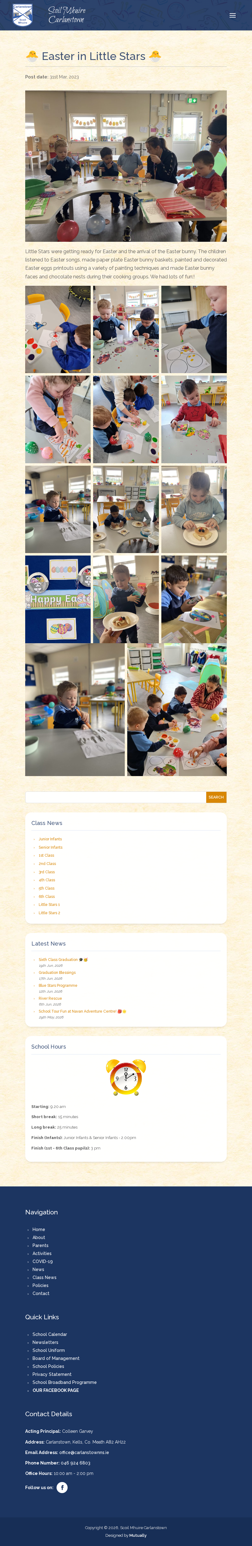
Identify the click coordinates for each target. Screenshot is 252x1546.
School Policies (48, 1366)
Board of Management (56, 1358)
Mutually (138, 1535)
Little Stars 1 (49, 904)
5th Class (46, 888)
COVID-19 (43, 1261)
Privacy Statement (52, 1374)
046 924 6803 (75, 1462)
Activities (42, 1253)
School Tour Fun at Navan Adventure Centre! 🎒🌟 (83, 1011)
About (39, 1237)
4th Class (47, 880)
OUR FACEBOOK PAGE (56, 1390)
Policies (41, 1285)
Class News (45, 1277)
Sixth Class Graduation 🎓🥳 (63, 960)
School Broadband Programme (65, 1382)
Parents (41, 1245)
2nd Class (47, 864)
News (38, 1269)
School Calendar (50, 1334)
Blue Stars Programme (58, 985)
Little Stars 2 (49, 913)
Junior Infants (50, 839)
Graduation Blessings (57, 972)
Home (39, 1229)
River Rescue (50, 998)
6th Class (47, 897)
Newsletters (45, 1342)
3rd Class (47, 872)
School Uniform (49, 1350)
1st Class (46, 855)
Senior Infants (50, 847)
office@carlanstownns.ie (84, 1452)
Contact (41, 1293)
